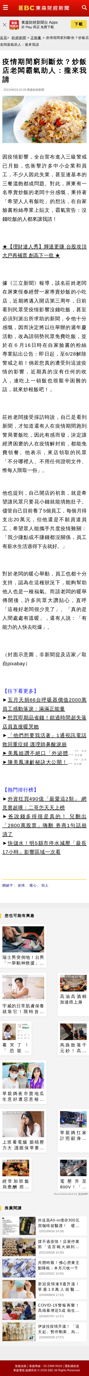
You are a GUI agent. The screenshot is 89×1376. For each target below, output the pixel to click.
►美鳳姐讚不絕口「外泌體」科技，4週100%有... (38, 753)
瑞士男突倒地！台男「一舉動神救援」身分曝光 (23, 960)
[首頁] (44, 7)
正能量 (36, 38)
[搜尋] (83, 12)
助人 (45, 885)
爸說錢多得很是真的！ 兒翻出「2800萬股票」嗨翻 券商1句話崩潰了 (44, 825)
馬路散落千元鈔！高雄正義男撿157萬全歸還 (73, 1048)
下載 (79, 24)
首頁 (3, 38)
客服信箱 (20, 1366)
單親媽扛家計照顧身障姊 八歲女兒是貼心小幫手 (73, 1135)
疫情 (21, 885)
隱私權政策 (72, 1366)
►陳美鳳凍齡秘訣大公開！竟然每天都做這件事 (37, 762)
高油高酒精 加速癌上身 (73, 999)
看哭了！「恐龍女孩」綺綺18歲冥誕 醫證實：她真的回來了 (15, 1048)
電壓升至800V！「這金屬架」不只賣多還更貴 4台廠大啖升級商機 (73, 1184)
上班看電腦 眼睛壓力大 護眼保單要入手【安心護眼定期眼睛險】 (23, 1145)
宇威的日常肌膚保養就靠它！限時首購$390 (23, 1009)
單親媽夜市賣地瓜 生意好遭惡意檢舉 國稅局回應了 (23, 1096)
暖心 (33, 885)
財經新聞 (19, 38)
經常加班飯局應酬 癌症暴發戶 (15, 1184)
